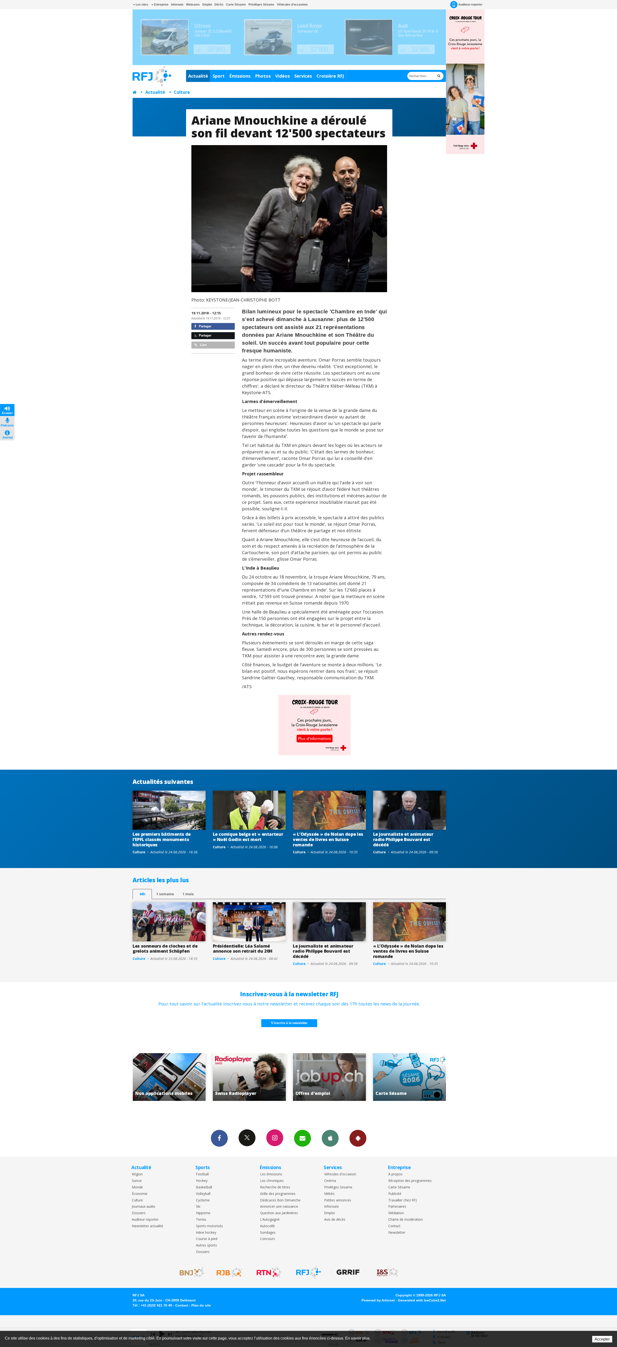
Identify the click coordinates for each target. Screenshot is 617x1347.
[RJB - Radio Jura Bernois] (229, 1272)
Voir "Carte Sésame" (280, 1077)
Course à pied (206, 1239)
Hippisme (203, 1213)
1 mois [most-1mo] (188, 894)
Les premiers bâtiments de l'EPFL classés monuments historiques (162, 839)
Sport (219, 76)
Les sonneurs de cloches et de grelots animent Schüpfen (165, 948)
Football (202, 1174)
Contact (394, 1226)
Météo (329, 1194)
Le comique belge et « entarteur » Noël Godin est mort (248, 836)
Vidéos (282, 76)
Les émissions (271, 1174)
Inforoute (177, 4)
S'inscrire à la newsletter (289, 1023)
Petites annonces (337, 1200)
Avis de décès (334, 1220)
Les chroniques (272, 1181)
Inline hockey (206, 1233)
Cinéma (330, 1181)
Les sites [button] (141, 4)
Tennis (201, 1220)
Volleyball (203, 1194)
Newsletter (396, 1233)
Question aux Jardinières (279, 1213)
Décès (219, 4)
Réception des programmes (410, 1181)
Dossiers (139, 1213)
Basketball (204, 1187)
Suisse (137, 1181)
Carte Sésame (236, 4)
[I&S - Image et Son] (387, 1272)
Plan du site (201, 1305)
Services (303, 76)
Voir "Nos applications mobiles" (360, 1077)
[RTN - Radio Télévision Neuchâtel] (269, 1272)
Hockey (202, 1181)
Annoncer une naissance (279, 1207)
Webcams (193, 4)
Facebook (219, 1138)
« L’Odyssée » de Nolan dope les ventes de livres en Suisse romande (328, 839)
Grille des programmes (277, 1194)
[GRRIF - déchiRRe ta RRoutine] (348, 1272)
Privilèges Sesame (338, 1187)
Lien (203, 345)
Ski (198, 1207)
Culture (182, 92)
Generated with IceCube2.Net (422, 1300)
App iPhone (330, 1138)
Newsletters (302, 1138)
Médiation (396, 1213)
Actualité (198, 76)
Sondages (267, 1233)
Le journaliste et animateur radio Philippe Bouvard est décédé (403, 839)
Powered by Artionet (378, 1300)
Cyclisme (203, 1200)
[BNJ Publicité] (190, 1272)
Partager (204, 326)
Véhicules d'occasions (292, 4)
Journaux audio (143, 1207)
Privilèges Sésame (261, 4)
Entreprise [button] (160, 4)
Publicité (394, 1194)
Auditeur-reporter (470, 4)
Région (137, 1174)
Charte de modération (405, 1220)
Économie (140, 1194)
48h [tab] (142, 894)
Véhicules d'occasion (340, 1174)
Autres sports (206, 1245)
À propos (395, 1174)
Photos (263, 76)
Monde (137, 1187)
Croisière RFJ (330, 76)
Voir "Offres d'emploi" (200, 1077)
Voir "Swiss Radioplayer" (440, 1077)
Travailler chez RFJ (402, 1200)
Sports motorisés (209, 1226)
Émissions (239, 76)
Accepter (602, 1339)
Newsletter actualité (147, 1226)
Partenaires (397, 1207)
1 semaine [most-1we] (165, 894)
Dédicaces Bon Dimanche (280, 1200)
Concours (267, 1239)
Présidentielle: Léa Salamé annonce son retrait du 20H (243, 948)
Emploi (207, 4)
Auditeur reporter (145, 1220)
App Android (357, 1138)
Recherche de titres (275, 1187)
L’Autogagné (270, 1220)
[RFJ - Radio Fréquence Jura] (308, 1272)
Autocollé (267, 1226)
